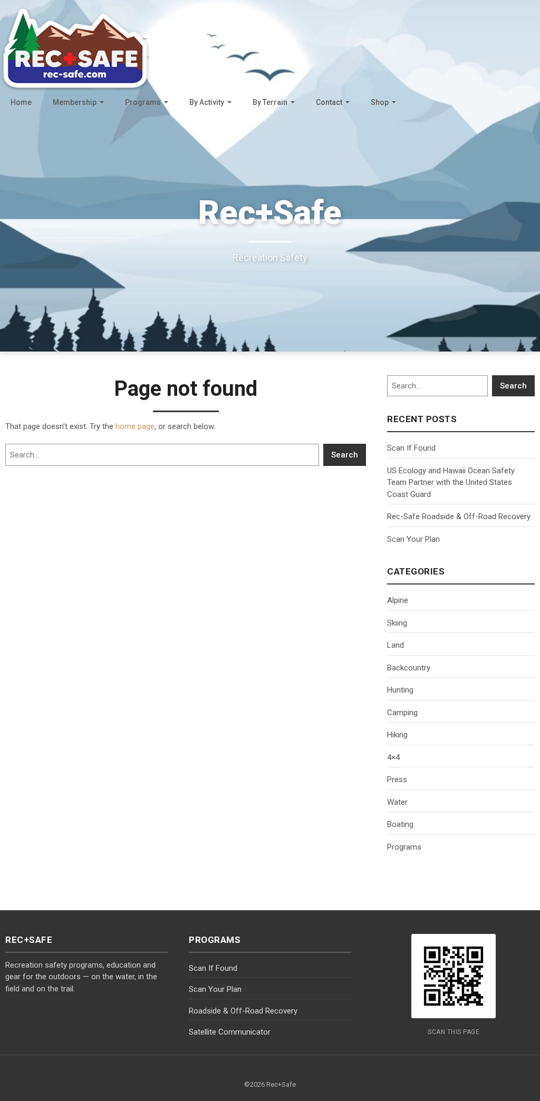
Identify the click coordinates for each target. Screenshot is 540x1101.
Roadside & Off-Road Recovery (243, 1011)
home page (135, 426)
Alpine (397, 600)
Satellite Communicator (230, 1032)
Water (397, 802)
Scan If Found (411, 448)
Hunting (400, 690)
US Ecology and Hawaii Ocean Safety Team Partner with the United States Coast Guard (451, 482)
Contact (329, 102)
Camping (402, 712)
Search (344, 455)
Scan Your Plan (413, 539)
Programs (143, 102)
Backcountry (408, 668)
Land (395, 645)
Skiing (397, 623)
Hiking (397, 734)
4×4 (393, 757)
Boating (400, 824)
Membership (75, 102)
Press (397, 779)
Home (21, 102)
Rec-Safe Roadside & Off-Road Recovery (459, 516)
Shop (380, 102)
